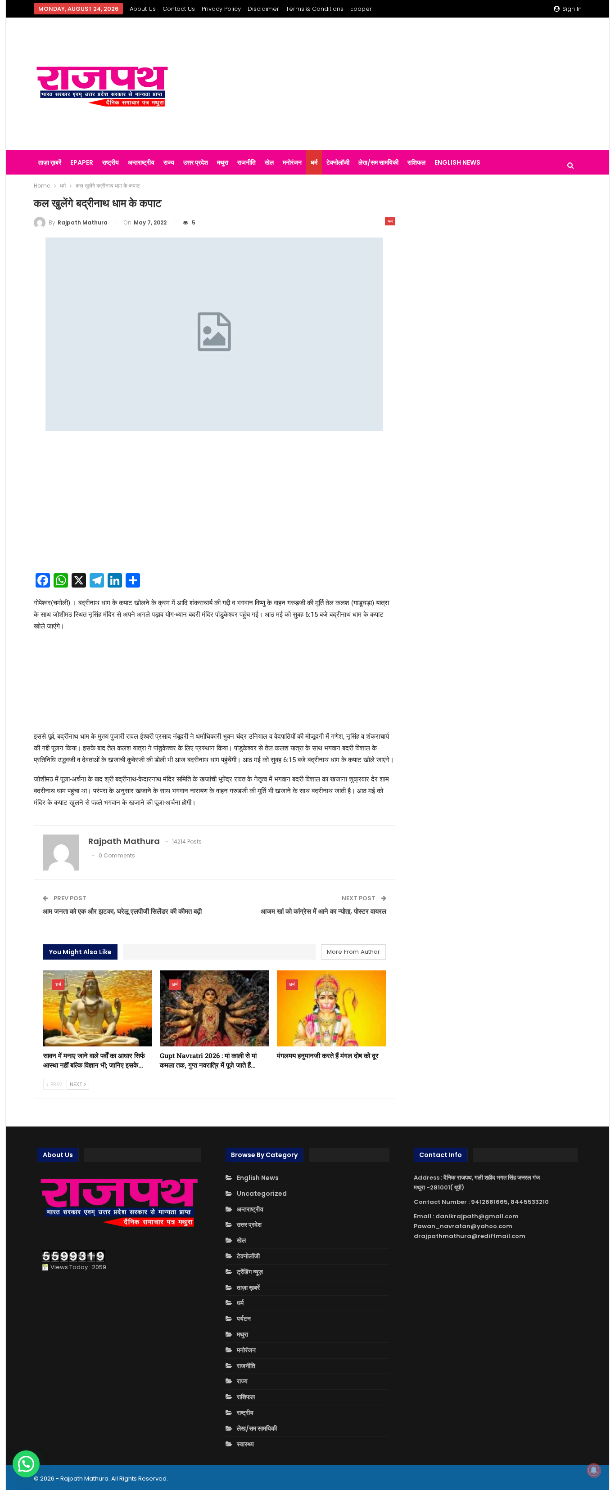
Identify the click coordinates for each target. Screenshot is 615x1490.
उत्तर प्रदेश (195, 162)
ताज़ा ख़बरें (49, 162)
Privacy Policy (221, 8)
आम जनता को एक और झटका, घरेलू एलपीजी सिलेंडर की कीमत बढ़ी (122, 911)
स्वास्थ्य (245, 1444)
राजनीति (246, 162)
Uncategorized (262, 1193)
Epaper (361, 8)
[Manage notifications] (594, 1470)
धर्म (314, 162)
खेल (269, 162)
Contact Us (179, 8)
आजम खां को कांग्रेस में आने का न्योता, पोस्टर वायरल (323, 911)
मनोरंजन (292, 162)
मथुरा (222, 162)
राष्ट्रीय (110, 162)
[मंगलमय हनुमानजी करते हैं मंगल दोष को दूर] (331, 1008)
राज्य (168, 162)
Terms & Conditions (315, 8)
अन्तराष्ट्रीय (141, 162)
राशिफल (416, 162)
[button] (26, 1463)
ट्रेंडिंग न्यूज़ (250, 1271)
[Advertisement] (402, 84)
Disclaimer (263, 8)
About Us (143, 8)
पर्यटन (244, 1318)
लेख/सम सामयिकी (378, 162)
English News (457, 162)
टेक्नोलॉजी (337, 162)
